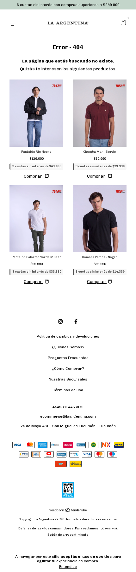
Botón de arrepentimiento (68, 535)
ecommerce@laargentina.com (68, 416)
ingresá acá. (108, 528)
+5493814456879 (68, 407)
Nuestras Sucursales (68, 379)
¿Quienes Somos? (68, 347)
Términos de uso (68, 390)
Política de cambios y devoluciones (68, 336)
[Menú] (13, 23)
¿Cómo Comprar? (68, 368)
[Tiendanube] (68, 511)
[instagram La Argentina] (60, 321)
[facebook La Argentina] (75, 321)
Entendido (68, 566)
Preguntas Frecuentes (68, 358)
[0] (122, 23)
